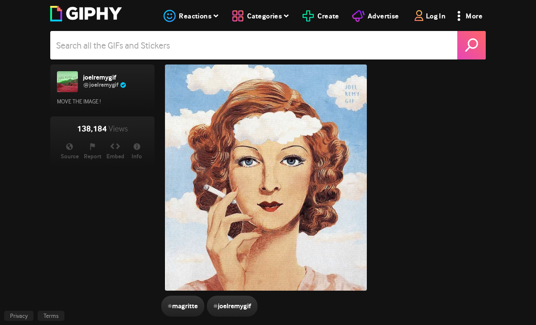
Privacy (19, 315)
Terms (51, 315)
